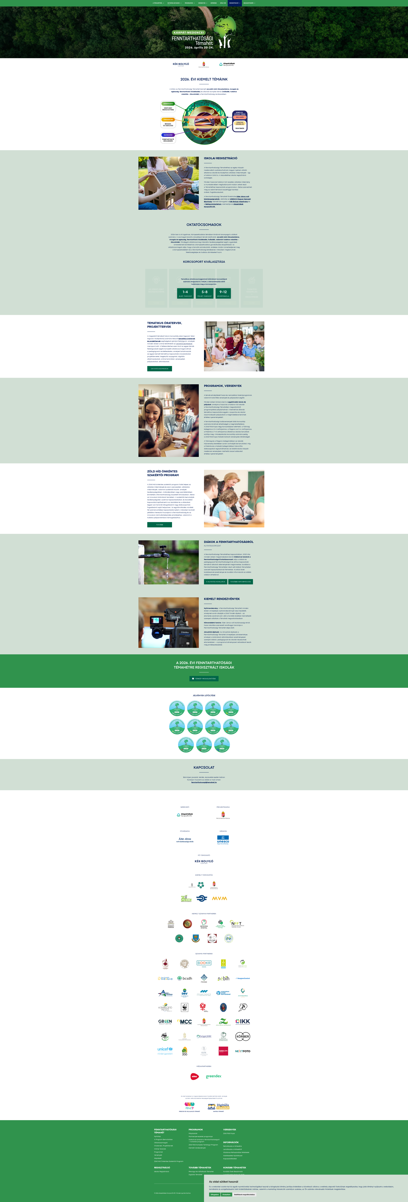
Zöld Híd (223, 3)
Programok (189, 3)
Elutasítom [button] (226, 1194)
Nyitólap (157, 1136)
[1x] (177, 708)
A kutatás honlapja (215, 582)
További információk (240, 582)
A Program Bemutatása (163, 1139)
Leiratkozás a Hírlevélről (232, 1149)
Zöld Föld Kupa (229, 1133)
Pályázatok (193, 1133)
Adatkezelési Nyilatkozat (232, 1155)
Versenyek (201, 3)
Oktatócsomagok (161, 1142)
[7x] (213, 726)
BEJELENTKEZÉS (248, 3)
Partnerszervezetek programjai (201, 1136)
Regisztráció (233, 3)
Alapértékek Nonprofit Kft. (167, 1193)
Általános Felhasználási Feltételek (236, 1152)
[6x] (195, 726)
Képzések (214, 3)
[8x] (231, 726)
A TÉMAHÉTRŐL (157, 3)
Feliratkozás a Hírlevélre (232, 1146)
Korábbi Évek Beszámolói (233, 1171)
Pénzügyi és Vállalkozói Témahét (201, 1171)
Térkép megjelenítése (205, 679)
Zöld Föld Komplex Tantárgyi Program (203, 1145)
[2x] (195, 708)
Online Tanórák (160, 1149)
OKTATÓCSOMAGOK (184, 344)
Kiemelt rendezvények (197, 1148)
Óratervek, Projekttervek (163, 1145)
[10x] (204, 745)
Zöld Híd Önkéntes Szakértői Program (168, 1161)
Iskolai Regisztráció (161, 1171)
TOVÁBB (159, 525)
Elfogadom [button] (215, 1194)
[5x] (177, 726)
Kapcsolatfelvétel (230, 1158)
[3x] (213, 708)
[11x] (222, 745)
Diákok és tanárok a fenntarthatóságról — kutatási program (204, 1140)
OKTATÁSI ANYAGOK (173, 3)
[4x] (231, 708)
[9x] (186, 745)
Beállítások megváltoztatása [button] (244, 1194)
